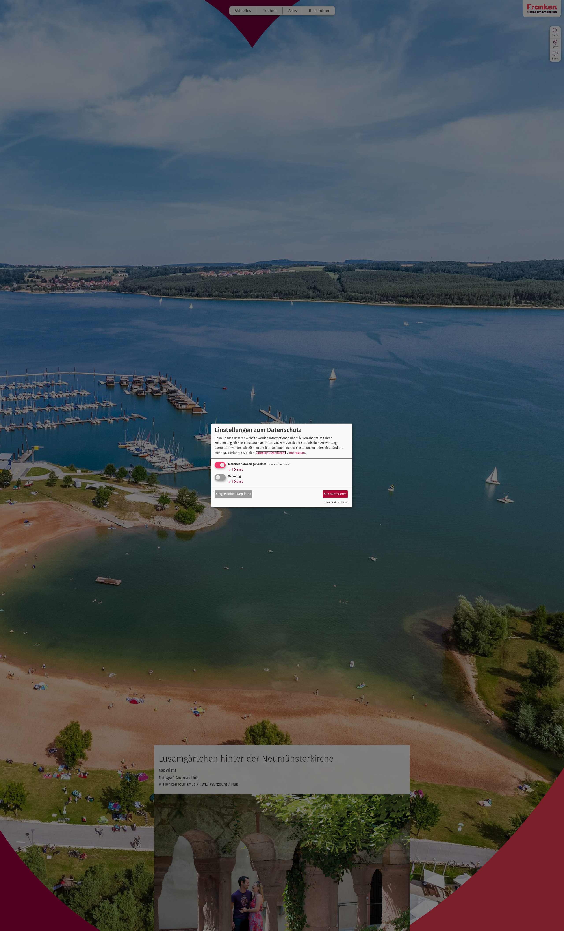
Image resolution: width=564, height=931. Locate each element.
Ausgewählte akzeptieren (233, 494)
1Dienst (235, 469)
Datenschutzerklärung (270, 453)
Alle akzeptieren (335, 494)
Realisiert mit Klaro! (337, 502)
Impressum (297, 453)
